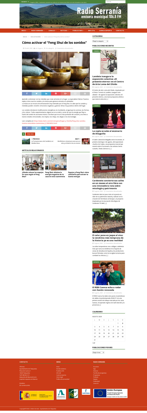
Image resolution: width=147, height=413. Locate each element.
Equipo (95, 379)
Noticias (63, 30)
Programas (96, 375)
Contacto (120, 30)
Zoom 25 (95, 383)
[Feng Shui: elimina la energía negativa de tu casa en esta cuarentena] (56, 162)
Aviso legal (59, 377)
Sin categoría (50, 48)
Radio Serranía (37, 30)
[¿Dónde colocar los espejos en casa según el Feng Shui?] (33, 162)
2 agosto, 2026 (98, 87)
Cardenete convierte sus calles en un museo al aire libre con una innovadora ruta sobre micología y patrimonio (108, 184)
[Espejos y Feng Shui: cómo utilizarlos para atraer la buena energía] (79, 162)
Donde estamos (61, 369)
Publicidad (96, 381)
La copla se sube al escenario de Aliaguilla (107, 132)
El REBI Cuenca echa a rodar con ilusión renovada (106, 288)
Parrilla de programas (99, 373)
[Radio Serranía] (74, 27)
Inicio (24, 30)
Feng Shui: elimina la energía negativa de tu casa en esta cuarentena (55, 174)
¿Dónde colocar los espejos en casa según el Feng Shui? (32, 174)
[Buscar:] (116, 1)
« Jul (93, 343)
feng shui (30, 134)
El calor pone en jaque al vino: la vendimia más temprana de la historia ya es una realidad (107, 238)
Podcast (95, 377)
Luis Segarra (39, 48)
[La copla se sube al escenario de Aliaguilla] (108, 116)
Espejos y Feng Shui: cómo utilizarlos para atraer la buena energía (78, 174)
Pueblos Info (78, 30)
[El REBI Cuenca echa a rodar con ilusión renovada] (108, 273)
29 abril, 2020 (28, 48)
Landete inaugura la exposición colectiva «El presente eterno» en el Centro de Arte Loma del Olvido (108, 80)
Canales (51, 30)
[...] (107, 99)
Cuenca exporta (105, 30)
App (94, 369)
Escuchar (96, 367)
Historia (95, 371)
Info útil (91, 30)
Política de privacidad (62, 379)
